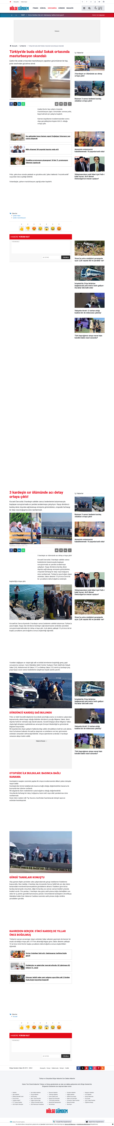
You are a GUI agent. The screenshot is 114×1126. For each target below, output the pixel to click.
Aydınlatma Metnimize (83, 1124)
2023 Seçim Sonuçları (18, 1104)
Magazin (69, 8)
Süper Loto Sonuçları (72, 1098)
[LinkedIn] (19, 104)
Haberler (14, 1092)
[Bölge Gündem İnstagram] (91, 2)
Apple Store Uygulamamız (96, 1122)
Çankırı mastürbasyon (19, 218)
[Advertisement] (22, 119)
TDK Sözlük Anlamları (54, 1100)
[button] (61, 104)
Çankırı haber (16, 215)
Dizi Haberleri (88, 1094)
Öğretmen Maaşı (89, 1102)
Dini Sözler (87, 1098)
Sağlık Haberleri (70, 1094)
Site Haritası (52, 1104)
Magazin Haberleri (89, 1092)
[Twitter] (15, 104)
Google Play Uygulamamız (63, 1122)
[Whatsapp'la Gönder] (23, 104)
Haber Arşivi (24, 2)
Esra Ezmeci (16, 1098)
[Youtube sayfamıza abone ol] (87, 1068)
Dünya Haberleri (34, 1094)
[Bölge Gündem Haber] (19, 8)
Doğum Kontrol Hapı (35, 1100)
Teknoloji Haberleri (53, 1094)
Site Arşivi (69, 1104)
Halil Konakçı (34, 1096)
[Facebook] (11, 104)
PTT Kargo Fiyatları (17, 1102)
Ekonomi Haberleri (53, 1092)
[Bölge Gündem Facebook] (87, 2)
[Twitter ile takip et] (83, 1068)
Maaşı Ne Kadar (71, 1102)
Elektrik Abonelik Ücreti (18, 1096)
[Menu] (84, 8)
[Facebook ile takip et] (79, 1068)
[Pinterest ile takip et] (99, 1068)
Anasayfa (14, 46)
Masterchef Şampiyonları (55, 1102)
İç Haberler (23, 46)
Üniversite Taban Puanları (73, 1100)
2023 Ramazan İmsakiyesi (37, 1104)
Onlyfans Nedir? (16, 1100)
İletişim (62, 1068)
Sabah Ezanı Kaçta (71, 1096)
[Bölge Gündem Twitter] (82, 2)
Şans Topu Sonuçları (36, 1098)
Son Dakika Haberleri (36, 1092)
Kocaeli (15, 1016)
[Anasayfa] (10, 2)
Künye (48, 1068)
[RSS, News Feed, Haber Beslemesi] (103, 1068)
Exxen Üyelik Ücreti (53, 1096)
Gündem (61, 8)
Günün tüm (98, 15)
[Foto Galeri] (104, 2)
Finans (35, 8)
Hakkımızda (55, 1068)
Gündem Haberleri (71, 1092)
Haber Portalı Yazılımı (18, 1122)
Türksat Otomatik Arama (37, 1102)
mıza (74, 1124)
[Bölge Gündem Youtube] (95, 2)
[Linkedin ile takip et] (91, 1068)
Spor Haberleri (16, 1094)
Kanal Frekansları (89, 1096)
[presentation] (11, 15)
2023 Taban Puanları (90, 1100)
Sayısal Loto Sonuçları (54, 1098)
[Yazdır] (56, 104)
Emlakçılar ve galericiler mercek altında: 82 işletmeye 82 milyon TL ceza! (51, 15)
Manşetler (16, 2)
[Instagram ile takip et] (95, 1068)
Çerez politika (69, 1124)
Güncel (43, 8)
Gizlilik (67, 1068)
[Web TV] (99, 2)
